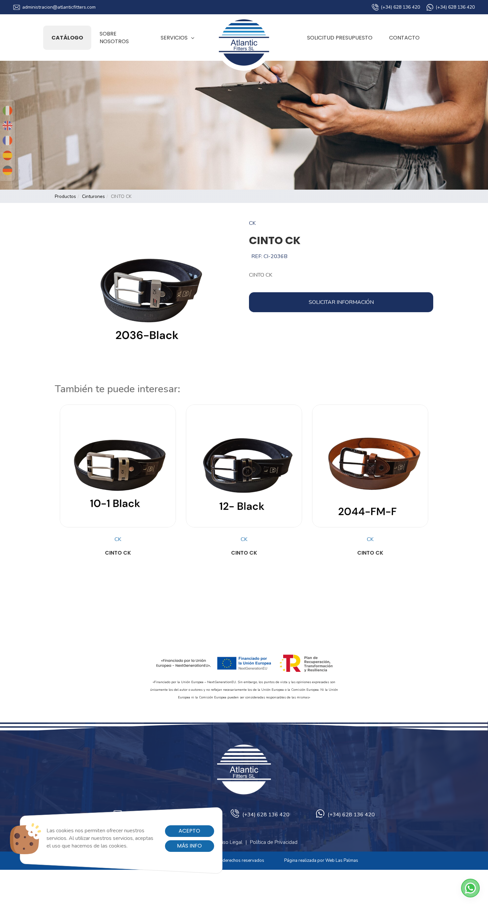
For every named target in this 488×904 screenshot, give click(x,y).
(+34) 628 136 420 (400, 7)
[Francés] (7, 140)
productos (65, 196)
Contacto (404, 38)
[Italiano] (7, 111)
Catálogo (67, 38)
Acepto (189, 831)
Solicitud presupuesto (339, 38)
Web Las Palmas (341, 860)
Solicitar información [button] (341, 302)
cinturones (93, 196)
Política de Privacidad (273, 842)
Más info (189, 846)
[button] (470, 888)
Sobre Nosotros (114, 37)
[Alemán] (7, 170)
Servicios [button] (174, 38)
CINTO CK (118, 553)
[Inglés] (7, 126)
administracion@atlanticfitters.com (59, 7)
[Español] (7, 155)
